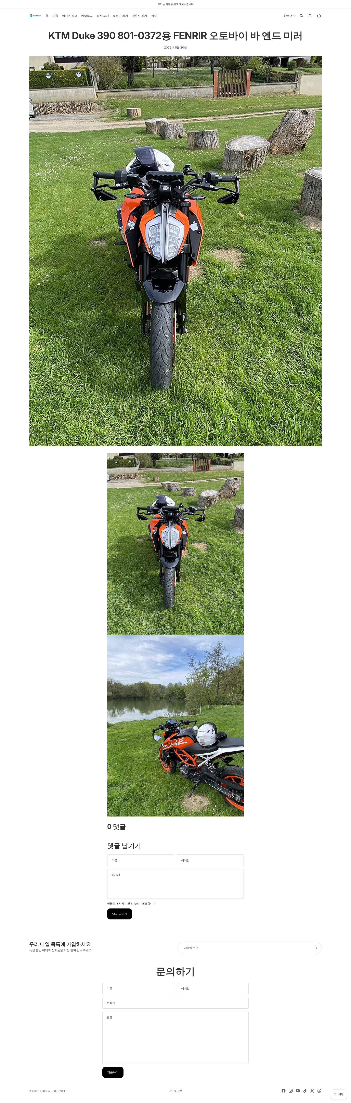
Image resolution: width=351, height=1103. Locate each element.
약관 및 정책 (175, 1090)
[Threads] (319, 1090)
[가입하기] (315, 948)
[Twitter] (312, 1090)
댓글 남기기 (119, 914)
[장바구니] (318, 15)
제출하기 (113, 1072)
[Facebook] (283, 1090)
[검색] (301, 15)
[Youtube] (297, 1090)
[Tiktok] (305, 1090)
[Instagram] (290, 1090)
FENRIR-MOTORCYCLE (52, 1090)
